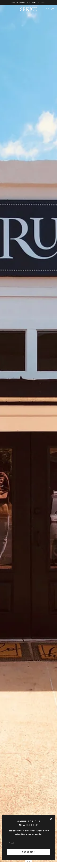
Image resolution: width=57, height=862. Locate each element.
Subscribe (28, 852)
